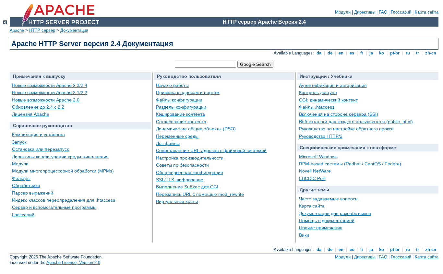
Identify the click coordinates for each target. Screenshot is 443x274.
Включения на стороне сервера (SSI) (338, 114)
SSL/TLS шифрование (179, 179)
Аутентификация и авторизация (333, 85)
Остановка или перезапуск (40, 149)
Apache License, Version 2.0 (73, 262)
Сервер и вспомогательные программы (54, 207)
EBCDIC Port (312, 178)
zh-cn (430, 53)
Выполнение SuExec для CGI (187, 186)
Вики (304, 235)
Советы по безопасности (182, 165)
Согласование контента (181, 121)
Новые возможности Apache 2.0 (45, 99)
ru (407, 53)
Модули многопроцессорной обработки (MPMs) (63, 170)
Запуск (19, 142)
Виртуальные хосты (177, 201)
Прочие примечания (320, 227)
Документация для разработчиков (335, 213)
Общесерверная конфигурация (189, 172)
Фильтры (21, 178)
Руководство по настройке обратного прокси (346, 128)
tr (417, 53)
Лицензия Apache (30, 114)
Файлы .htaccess (316, 107)
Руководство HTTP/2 (320, 136)
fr (362, 53)
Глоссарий (401, 12)
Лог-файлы (168, 143)
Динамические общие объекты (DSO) (196, 128)
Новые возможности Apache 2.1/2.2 (49, 92)
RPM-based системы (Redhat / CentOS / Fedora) (350, 163)
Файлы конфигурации (179, 99)
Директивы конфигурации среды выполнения (60, 156)
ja (371, 53)
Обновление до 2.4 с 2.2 (38, 107)
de (330, 53)
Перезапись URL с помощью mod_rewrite (200, 194)
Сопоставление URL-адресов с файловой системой (211, 150)
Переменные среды (177, 136)
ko (381, 53)
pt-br (395, 53)
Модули (343, 12)
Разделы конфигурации (181, 107)
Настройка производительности (189, 158)
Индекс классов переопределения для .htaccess (63, 200)
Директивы (364, 12)
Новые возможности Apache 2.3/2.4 (49, 85)
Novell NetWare (315, 170)
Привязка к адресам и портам (188, 92)
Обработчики (26, 185)
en (341, 53)
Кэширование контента (180, 114)
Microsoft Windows (318, 156)
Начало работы (172, 85)
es (351, 53)
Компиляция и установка (38, 134)
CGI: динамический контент (328, 99)
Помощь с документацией (326, 220)
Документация (74, 30)
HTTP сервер (42, 30)
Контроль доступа (318, 92)
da (319, 53)
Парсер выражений (32, 193)
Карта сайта (426, 12)
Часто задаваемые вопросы (328, 198)
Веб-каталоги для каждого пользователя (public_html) (356, 121)
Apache (17, 30)
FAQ (383, 12)
